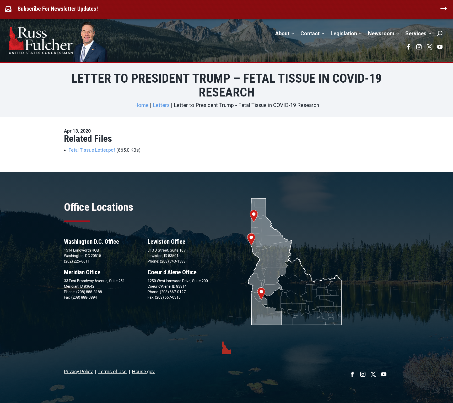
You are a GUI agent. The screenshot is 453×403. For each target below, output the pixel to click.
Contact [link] (310, 33)
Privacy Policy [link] (78, 371)
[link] (9, 9)
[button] (408, 47)
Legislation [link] (344, 33)
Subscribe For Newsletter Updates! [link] (58, 8)
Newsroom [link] (381, 33)
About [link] (282, 33)
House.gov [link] (143, 371)
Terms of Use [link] (112, 371)
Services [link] (416, 33)
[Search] (439, 33)
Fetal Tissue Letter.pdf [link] (92, 150)
